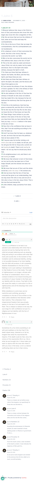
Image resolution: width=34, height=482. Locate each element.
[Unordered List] (13, 224)
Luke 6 (5, 374)
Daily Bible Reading (7, 22)
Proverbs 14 (6, 385)
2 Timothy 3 (15, 450)
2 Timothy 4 (7, 369)
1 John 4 (17, 196)
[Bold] (3, 224)
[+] (24, 223)
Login (30, 212)
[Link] (20, 224)
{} (21, 223)
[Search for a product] (32, 3)
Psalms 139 (6, 390)
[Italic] (5, 224)
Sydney (24, 478)
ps (7, 239)
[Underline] (7, 224)
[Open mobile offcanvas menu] (2, 3)
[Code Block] (18, 224)
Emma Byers (7, 20)
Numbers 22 (7, 380)
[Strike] (9, 224)
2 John (16, 201)
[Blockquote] (15, 224)
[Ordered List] (11, 224)
